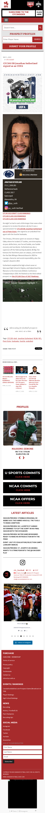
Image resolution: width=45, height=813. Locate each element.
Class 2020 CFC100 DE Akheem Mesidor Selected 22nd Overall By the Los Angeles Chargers (34, 382)
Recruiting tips (8, 717)
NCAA (36, 338)
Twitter (5, 733)
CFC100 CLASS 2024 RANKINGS (14, 216)
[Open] (22, 602)
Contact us (6, 675)
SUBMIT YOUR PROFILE (22, 46)
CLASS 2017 (9, 192)
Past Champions (8, 714)
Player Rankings (8, 695)
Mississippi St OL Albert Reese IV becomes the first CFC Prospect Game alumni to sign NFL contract (21, 382)
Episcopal (8, 195)
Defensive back (11, 189)
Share (15, 811)
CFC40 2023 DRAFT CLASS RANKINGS (16, 213)
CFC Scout (10, 60)
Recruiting (6, 707)
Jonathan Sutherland (25, 338)
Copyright (6, 668)
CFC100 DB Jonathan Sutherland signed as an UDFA (20, 64)
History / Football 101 (10, 710)
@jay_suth (12, 203)
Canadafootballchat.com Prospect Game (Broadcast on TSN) (22, 690)
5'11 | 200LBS (10, 185)
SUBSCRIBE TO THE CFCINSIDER (19, 13)
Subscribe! (8, 761)
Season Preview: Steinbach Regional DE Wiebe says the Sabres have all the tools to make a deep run (21, 520)
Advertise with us (9, 678)
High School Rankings (10, 698)
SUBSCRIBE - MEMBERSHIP (12, 657)
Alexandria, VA (10, 199)
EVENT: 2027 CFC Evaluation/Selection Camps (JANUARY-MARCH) (22, 543)
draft (15, 338)
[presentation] (20, 457)
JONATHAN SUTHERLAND (13, 182)
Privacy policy (8, 665)
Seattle (22, 341)
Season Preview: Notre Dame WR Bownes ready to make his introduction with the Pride (21, 536)
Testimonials (7, 671)
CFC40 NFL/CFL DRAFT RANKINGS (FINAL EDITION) (8, 379)
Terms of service (9, 660)
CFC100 (10, 338)
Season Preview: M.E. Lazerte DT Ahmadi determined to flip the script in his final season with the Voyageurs (21, 528)
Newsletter (7, 740)
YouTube (6, 736)
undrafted (29, 341)
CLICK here (39, 13)
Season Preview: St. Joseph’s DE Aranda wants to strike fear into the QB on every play (21, 550)
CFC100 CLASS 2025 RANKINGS (14, 219)
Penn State (7, 341)
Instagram (6, 726)
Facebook (6, 730)
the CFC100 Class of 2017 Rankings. (25, 276)
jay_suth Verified (15, 208)
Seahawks (15, 341)
